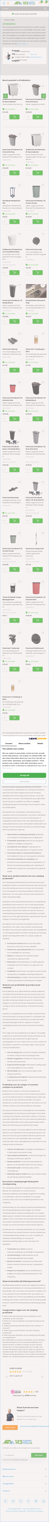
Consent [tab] (8, 743)
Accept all (24, 775)
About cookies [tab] (24, 743)
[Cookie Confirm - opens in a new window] (38, 738)
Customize (24, 781)
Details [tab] (40, 743)
